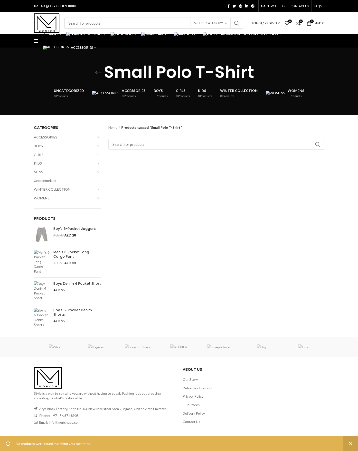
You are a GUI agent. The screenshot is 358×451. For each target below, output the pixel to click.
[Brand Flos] (303, 347)
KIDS (38, 163)
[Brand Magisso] (95, 347)
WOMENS (41, 198)
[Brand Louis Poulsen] (137, 347)
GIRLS (39, 155)
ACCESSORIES (45, 137)
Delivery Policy (194, 413)
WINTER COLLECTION (52, 189)
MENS (38, 172)
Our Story (190, 379)
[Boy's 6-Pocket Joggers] (42, 234)
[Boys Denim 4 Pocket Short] (42, 290)
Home (112, 127)
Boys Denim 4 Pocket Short (77, 283)
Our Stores (191, 405)
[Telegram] (253, 6)
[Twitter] (234, 6)
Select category (208, 23)
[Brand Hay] (261, 347)
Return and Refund (197, 388)
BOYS (38, 146)
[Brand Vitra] (54, 347)
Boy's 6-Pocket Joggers (74, 228)
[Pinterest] (240, 6)
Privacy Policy (193, 396)
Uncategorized (45, 180)
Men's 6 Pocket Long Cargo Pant (71, 254)
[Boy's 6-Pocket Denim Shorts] (42, 317)
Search (237, 23)
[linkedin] (247, 6)
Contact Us (191, 422)
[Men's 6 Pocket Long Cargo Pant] (42, 262)
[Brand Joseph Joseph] (220, 347)
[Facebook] (228, 6)
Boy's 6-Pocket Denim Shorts (72, 312)
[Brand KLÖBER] (178, 347)
